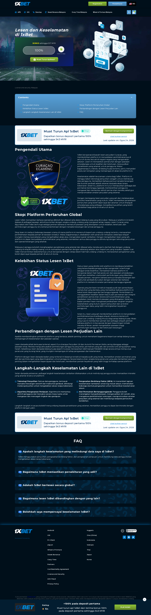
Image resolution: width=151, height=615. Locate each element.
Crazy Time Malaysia (79, 12)
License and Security (55, 574)
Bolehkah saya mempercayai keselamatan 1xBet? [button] (56, 511)
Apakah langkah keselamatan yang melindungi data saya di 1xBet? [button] (68, 451)
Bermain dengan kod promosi (118, 131)
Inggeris (90, 530)
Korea (89, 559)
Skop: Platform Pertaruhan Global (95, 105)
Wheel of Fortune (54, 550)
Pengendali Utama (31, 105)
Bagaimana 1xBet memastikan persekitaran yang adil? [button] (60, 471)
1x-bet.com (31, 597)
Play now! (125, 607)
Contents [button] (23, 97)
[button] (132, 4)
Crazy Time (51, 559)
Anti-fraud (51, 579)
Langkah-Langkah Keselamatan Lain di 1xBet (42, 112)
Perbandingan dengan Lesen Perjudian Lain (99, 109)
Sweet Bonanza (53, 555)
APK (19, 12)
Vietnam (90, 545)
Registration (97, 4)
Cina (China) (92, 535)
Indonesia (91, 540)
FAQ (81, 112)
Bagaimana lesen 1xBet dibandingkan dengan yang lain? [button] (61, 498)
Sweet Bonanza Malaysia (57, 12)
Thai (88, 550)
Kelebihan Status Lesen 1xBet (35, 109)
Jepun (89, 555)
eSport (50, 545)
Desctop (39, 12)
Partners (50, 564)
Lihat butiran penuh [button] (118, 136)
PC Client (51, 540)
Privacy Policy (53, 584)
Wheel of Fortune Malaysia (102, 12)
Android (50, 530)
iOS (28, 12)
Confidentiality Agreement (58, 569)
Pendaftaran (117, 4)
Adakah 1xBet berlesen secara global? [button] (49, 485)
